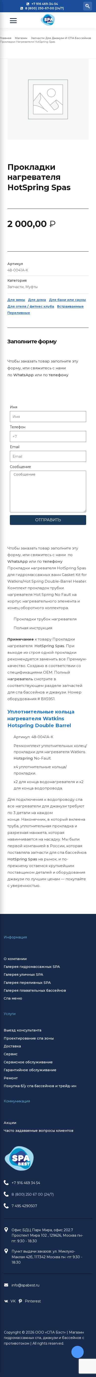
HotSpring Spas (49, 645)
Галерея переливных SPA (27, 982)
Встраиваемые (70, 306)
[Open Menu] (13, 20)
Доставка (12, 1046)
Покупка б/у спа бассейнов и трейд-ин (40, 1086)
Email (14, 447)
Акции (10, 1123)
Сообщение (20, 467)
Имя (13, 407)
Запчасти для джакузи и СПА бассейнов (61, 38)
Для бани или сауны (67, 300)
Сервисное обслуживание (28, 1062)
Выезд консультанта (22, 1030)
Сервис (10, 1054)
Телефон (17, 427)
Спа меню (13, 998)
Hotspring (23, 758)
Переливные (18, 313)
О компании (15, 959)
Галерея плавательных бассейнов (35, 990)
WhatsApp (23, 375)
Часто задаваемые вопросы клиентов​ (38, 1130)
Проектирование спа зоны (29, 1038)
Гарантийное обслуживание (30, 1070)
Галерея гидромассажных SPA (32, 966)
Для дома (37, 300)
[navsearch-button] (87, 6)
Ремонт (11, 1078)
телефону (58, 375)
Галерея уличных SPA (23, 974)
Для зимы (16, 300)
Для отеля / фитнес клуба (30, 306)
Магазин (21, 38)
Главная (5, 38)
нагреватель (20, 679)
